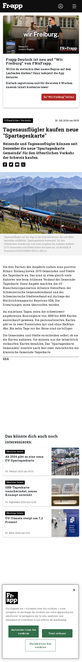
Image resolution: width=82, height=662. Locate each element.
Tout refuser (57, 633)
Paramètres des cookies (40, 645)
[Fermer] (74, 590)
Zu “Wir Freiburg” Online (59, 96)
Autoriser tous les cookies (23, 631)
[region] (40, 621)
